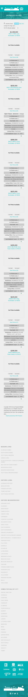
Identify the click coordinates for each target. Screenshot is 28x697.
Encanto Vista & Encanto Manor (11, 535)
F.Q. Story (4, 543)
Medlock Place (5, 559)
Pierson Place (5, 569)
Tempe (3, 650)
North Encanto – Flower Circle (11, 537)
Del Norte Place (6, 522)
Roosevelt (4, 572)
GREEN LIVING (5, 458)
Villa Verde (4, 575)
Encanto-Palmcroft (7, 532)
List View (16, 23)
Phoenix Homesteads (7, 567)
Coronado (4, 516)
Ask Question (17, 55)
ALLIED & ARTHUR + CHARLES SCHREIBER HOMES (12, 461)
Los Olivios (4, 553)
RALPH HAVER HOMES (7, 452)
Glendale (4, 613)
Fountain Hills (5, 608)
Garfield (4, 545)
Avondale (4, 595)
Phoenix (3, 632)
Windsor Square (6, 577)
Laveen (3, 618)
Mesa (2, 626)
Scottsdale (4, 642)
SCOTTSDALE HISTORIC (7, 494)
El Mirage (4, 605)
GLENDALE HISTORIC (7, 483)
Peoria (3, 629)
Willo (2, 580)
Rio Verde (4, 637)
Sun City (3, 648)
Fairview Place (5, 540)
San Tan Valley (5, 640)
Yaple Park (4, 582)
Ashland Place (5, 503)
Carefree (4, 597)
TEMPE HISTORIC (5, 491)
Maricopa (4, 624)
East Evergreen (6, 529)
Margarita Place (6, 556)
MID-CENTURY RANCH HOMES (9, 464)
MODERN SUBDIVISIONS (7, 470)
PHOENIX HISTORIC (6, 488)
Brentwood (4, 508)
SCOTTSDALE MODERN (7, 455)
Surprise (4, 645)
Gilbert (3, 611)
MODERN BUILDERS (6, 467)
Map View (21, 23)
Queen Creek (5, 634)
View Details (10, 55)
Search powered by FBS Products (14, 415)
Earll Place (4, 524)
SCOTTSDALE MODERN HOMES (9, 472)
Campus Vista (5, 511)
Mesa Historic (5, 486)
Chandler (4, 603)
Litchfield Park (6, 621)
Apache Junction (6, 592)
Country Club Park (7, 519)
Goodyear (4, 616)
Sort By (5, 28)
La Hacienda (4, 551)
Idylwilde (4, 548)
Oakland (3, 564)
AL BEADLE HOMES (6, 450)
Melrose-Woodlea (6, 561)
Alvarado (4, 506)
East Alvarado (5, 527)
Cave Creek (4, 600)
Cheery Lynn (5, 514)
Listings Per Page (8, 25)
